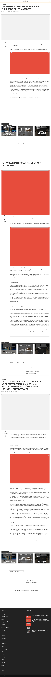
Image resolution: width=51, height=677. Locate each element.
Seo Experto (8, 675)
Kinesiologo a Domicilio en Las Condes (32, 152)
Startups (38, 128)
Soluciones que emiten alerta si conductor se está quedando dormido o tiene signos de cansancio (40, 624)
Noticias (29, 126)
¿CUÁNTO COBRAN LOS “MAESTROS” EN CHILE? (40, 615)
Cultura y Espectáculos (7, 126)
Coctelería (10, 125)
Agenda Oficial (43, 126)
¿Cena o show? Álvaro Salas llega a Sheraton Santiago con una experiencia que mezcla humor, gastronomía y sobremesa (9, 132)
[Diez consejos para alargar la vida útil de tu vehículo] (28, 631)
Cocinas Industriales (29, 149)
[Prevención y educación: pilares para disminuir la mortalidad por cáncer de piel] (28, 627)
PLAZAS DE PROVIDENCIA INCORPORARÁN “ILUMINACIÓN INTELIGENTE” (25, 590)
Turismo (5, 128)
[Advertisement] (30, 113)
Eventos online (6, 127)
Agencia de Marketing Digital (20, 675)
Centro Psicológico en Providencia (31, 154)
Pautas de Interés (43, 127)
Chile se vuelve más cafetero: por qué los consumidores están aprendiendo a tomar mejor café (25, 130)
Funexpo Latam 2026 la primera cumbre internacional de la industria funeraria (43, 132)
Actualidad (3, 4)
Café (26, 126)
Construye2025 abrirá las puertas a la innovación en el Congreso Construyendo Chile (40, 620)
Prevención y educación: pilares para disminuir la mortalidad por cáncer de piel (40, 627)
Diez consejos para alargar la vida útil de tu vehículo (40, 631)
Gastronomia (12, 127)
